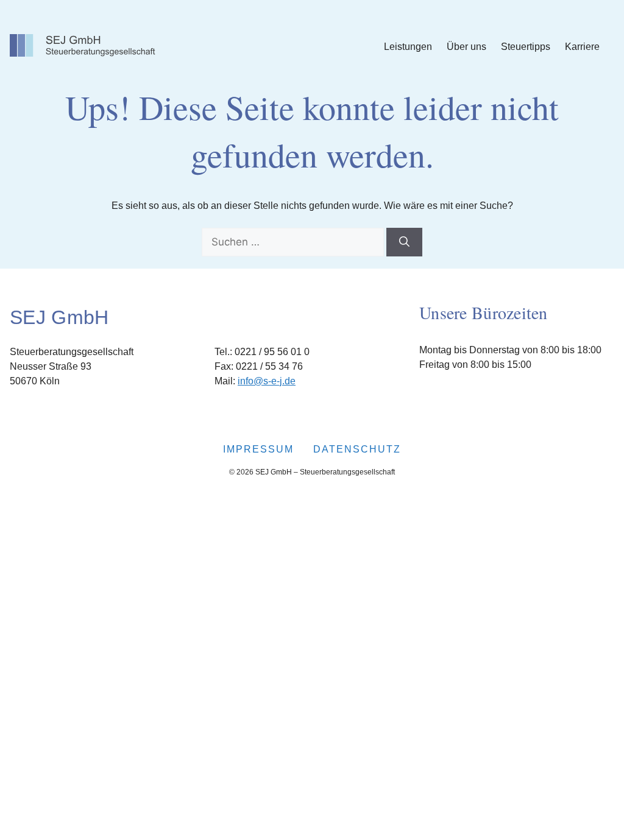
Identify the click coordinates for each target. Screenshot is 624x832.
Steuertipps (525, 46)
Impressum (258, 449)
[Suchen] (404, 242)
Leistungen (408, 46)
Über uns (466, 46)
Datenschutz (357, 449)
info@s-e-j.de (267, 381)
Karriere (582, 46)
